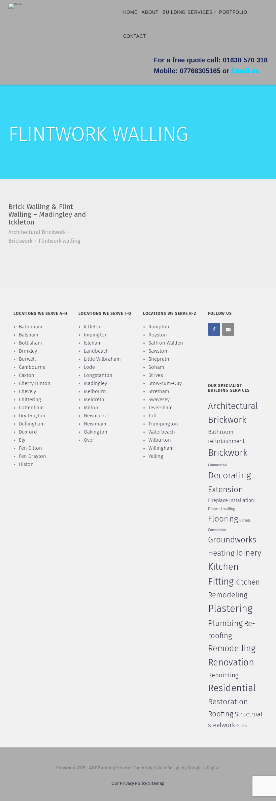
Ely (22, 440)
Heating (221, 553)
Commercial (217, 465)
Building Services (188, 12)
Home (130, 12)
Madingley (95, 383)
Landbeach (96, 351)
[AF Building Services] (15, 6)
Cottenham (31, 407)
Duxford (28, 432)
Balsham (28, 334)
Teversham (160, 407)
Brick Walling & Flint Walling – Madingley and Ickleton (47, 215)
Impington (96, 334)
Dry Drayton (32, 415)
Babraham (30, 326)
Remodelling (231, 649)
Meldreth (94, 399)
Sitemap (156, 783)
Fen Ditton (30, 448)
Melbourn (95, 391)
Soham (156, 367)
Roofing (220, 714)
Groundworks (232, 540)
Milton (91, 407)
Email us (245, 71)
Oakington (95, 432)
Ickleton (93, 326)
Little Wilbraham (102, 359)
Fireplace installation (231, 500)
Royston (157, 334)
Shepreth (158, 359)
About (150, 12)
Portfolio (233, 12)
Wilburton (159, 440)
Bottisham (30, 343)
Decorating (229, 475)
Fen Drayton (32, 456)
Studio (241, 726)
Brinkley (28, 351)
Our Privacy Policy (129, 783)
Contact (134, 36)
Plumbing (225, 624)
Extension (225, 490)
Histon (26, 464)
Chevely (27, 391)
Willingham (161, 448)
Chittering (30, 399)
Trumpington (163, 423)
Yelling (155, 456)
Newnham (95, 423)
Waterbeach (161, 432)
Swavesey (159, 399)
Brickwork (20, 241)
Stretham (158, 391)
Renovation (231, 663)
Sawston (157, 351)
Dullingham (32, 423)
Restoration (228, 702)
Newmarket (96, 415)
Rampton (158, 326)
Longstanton (98, 375)
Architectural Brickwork (37, 232)
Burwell (27, 359)
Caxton (26, 375)
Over (89, 440)
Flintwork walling (59, 241)
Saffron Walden (165, 343)
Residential (232, 688)
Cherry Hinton (34, 383)
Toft (152, 415)
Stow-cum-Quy (165, 383)
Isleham (93, 343)
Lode (89, 367)
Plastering (230, 609)
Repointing (223, 675)
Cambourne (32, 367)
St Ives (155, 375)
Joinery (248, 553)
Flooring (223, 519)
